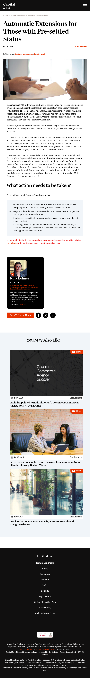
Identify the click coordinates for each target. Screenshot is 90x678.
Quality (45, 585)
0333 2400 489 (26, 649)
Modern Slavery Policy (45, 613)
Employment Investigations (19, 287)
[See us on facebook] (37, 556)
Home (5, 16)
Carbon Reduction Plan (45, 602)
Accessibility (45, 608)
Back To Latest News (20, 315)
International (25, 289)
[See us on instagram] (42, 556)
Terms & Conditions (45, 563)
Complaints (45, 580)
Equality (45, 591)
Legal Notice (45, 597)
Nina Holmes (81, 46)
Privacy (45, 569)
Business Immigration (24, 54)
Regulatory (45, 574)
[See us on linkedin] (52, 556)
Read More (23, 304)
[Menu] (85, 5)
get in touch (12, 243)
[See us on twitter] (47, 556)
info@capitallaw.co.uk (45, 649)
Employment (39, 54)
